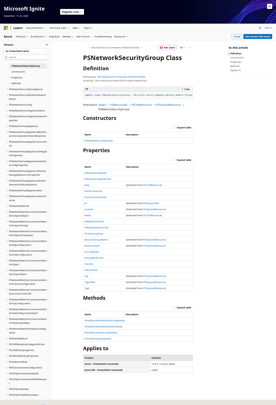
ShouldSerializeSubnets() (97, 338)
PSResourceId (118, 105)
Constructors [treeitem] (18, 71)
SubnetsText (91, 269)
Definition (235, 53)
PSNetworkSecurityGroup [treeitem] (26, 65)
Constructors (237, 57)
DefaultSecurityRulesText (97, 178)
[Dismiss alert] (269, 6)
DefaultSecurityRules (95, 172)
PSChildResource (141, 105)
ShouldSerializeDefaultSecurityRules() (104, 320)
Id (85, 203)
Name (87, 215)
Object (102, 105)
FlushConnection (93, 191)
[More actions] (190, 47)
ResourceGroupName (95, 239)
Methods (235, 66)
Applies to (235, 70)
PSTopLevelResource (168, 105)
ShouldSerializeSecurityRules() (100, 332)
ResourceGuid (92, 245)
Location (88, 209)
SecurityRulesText (93, 257)
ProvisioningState (93, 233)
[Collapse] (47, 44)
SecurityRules (91, 251)
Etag (86, 185)
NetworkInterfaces (94, 221)
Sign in (268, 27)
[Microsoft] (6, 28)
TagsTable (89, 282)
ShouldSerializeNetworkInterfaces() (103, 326)
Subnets (88, 263)
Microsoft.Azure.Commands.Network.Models (115, 47)
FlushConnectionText (95, 197)
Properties (235, 61)
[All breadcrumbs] (86, 47)
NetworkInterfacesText (96, 227)
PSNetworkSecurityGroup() (98, 140)
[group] (138, 95)
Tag (86, 276)
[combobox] (25, 51)
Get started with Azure (257, 36)
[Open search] (260, 28)
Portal (237, 36)
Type (87, 288)
